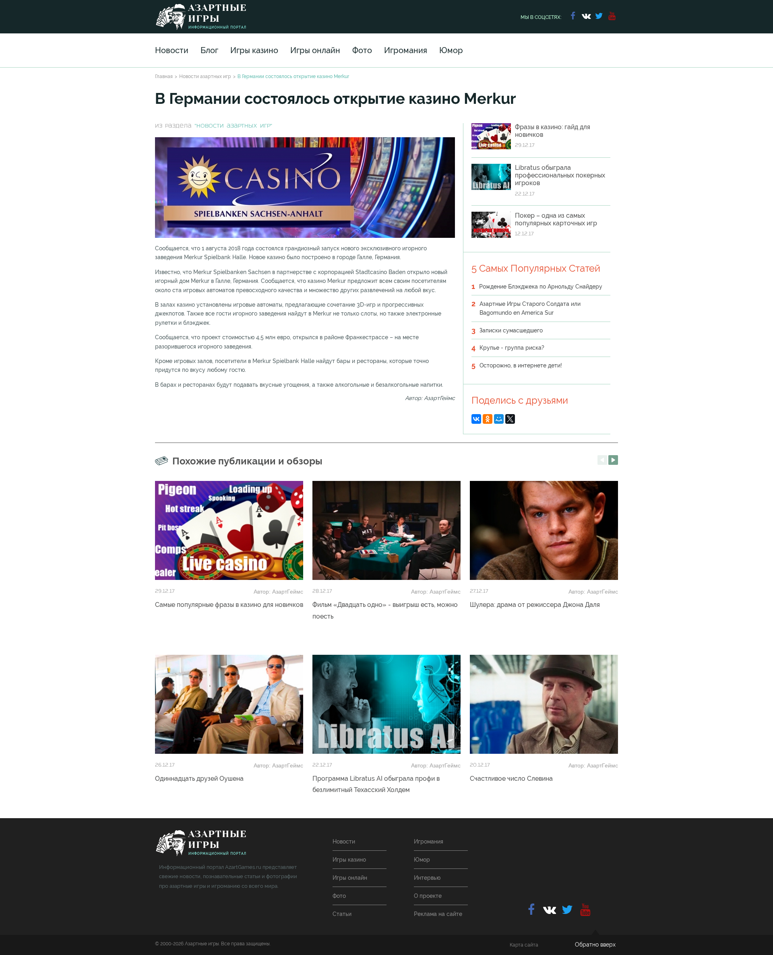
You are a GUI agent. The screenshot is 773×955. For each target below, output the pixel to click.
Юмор (451, 50)
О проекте (428, 896)
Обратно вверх (595, 944)
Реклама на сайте (438, 914)
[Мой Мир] (499, 419)
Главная (164, 76)
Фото (362, 50)
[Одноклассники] (487, 419)
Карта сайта (524, 945)
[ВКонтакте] (476, 419)
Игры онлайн (315, 50)
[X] (510, 419)
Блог (209, 50)
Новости (171, 50)
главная (200, 843)
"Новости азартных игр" (233, 126)
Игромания (405, 50)
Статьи (342, 914)
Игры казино (254, 50)
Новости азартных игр (205, 76)
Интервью (427, 878)
